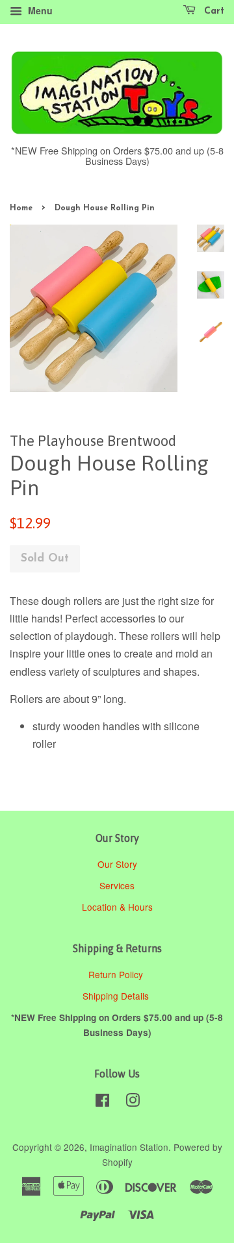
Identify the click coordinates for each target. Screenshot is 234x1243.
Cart (212, 11)
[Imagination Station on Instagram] (132, 1102)
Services (117, 885)
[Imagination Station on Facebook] (102, 1102)
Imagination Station (129, 1146)
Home (21, 208)
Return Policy (117, 974)
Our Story (117, 863)
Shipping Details (117, 995)
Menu (39, 10)
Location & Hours (117, 906)
